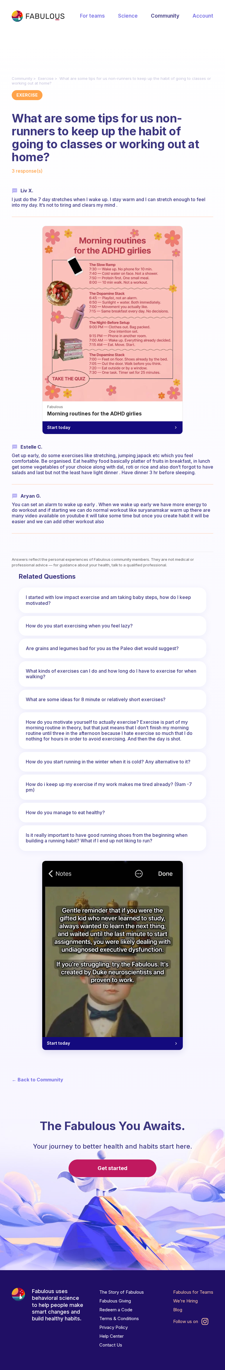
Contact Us (110, 1345)
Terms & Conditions (119, 1318)
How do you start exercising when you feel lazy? (79, 626)
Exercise (46, 78)
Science (128, 16)
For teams (92, 16)
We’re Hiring (185, 1301)
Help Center (111, 1336)
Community (165, 16)
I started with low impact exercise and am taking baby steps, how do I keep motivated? (108, 600)
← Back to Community (37, 1080)
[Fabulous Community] (38, 16)
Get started (112, 1168)
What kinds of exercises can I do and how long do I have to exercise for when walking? (111, 673)
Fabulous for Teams (193, 1292)
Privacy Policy (113, 1327)
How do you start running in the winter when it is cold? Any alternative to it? (108, 762)
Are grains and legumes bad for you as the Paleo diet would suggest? (102, 648)
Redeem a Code (115, 1309)
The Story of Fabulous (121, 1292)
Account (202, 16)
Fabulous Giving (115, 1301)
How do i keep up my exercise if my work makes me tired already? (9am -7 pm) (109, 787)
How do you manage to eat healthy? (65, 812)
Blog (177, 1309)
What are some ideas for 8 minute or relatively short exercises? (96, 699)
